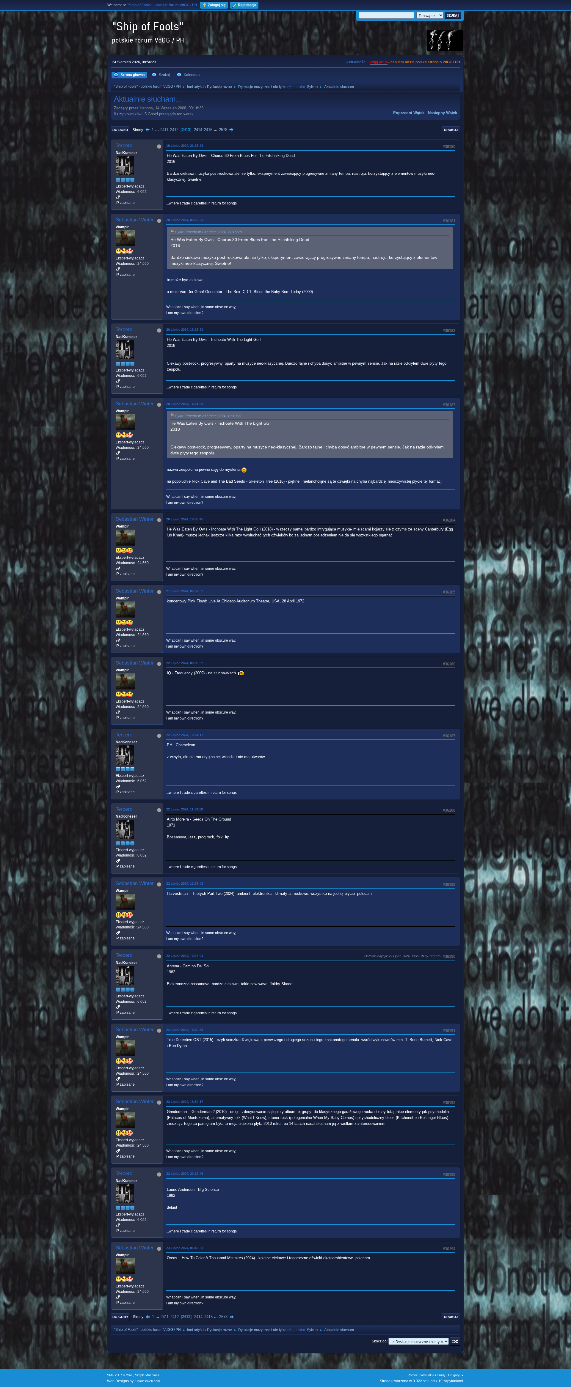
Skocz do (379, 1341)
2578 (223, 129)
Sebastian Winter (135, 220)
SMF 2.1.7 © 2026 (120, 1375)
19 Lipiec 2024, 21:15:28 (184, 145)
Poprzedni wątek (408, 113)
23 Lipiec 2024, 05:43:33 (184, 1248)
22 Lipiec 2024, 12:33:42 (184, 883)
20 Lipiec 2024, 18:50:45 (184, 519)
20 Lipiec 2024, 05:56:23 (184, 220)
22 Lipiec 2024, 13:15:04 (184, 956)
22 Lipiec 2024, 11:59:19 (184, 809)
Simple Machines (147, 1375)
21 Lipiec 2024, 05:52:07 (184, 591)
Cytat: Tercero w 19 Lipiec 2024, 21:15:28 (208, 232)
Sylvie (312, 87)
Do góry (120, 1317)
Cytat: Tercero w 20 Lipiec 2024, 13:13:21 (208, 416)
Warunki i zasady (433, 1375)
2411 (164, 129)
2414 (198, 129)
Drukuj (451, 130)
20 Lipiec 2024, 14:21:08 (184, 404)
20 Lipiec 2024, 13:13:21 (184, 329)
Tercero (124, 145)
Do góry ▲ (456, 1375)
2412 (174, 129)
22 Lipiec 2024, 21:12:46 (184, 1173)
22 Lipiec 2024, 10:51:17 (184, 735)
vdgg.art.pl (379, 62)
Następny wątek (442, 113)
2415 (208, 129)
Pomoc (413, 1375)
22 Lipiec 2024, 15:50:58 (184, 1030)
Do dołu (120, 130)
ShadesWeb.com (147, 1381)
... (157, 129)
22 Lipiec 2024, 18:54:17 (184, 1101)
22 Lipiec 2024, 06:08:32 (184, 663)
